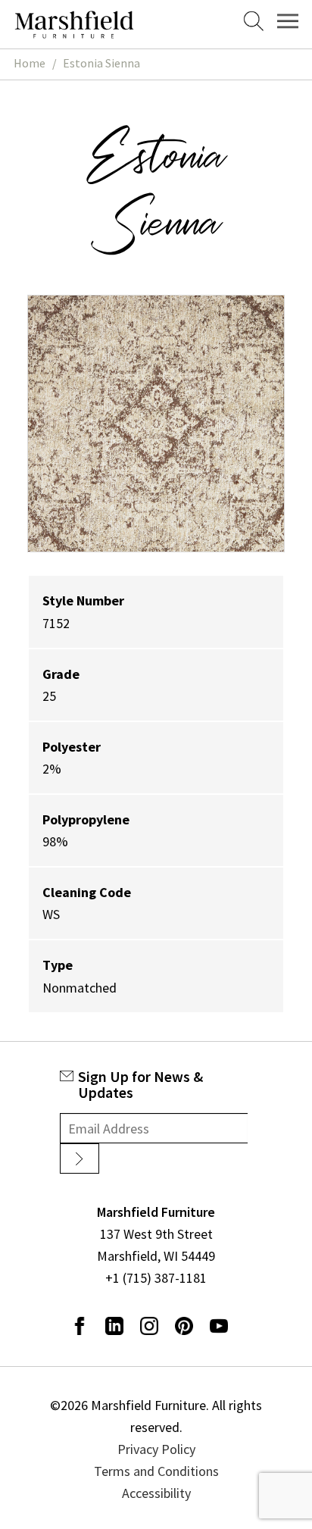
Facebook (79, 1326)
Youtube (219, 1326)
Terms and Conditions (156, 1471)
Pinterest (184, 1326)
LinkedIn (114, 1326)
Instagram (149, 1326)
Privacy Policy (156, 1449)
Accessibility (156, 1493)
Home (29, 63)
